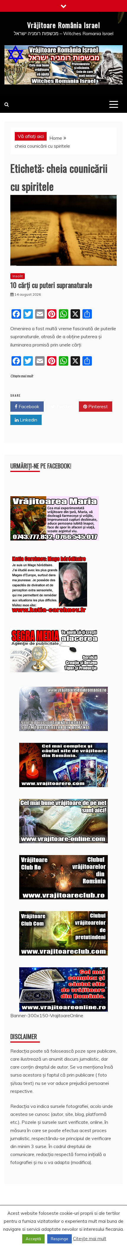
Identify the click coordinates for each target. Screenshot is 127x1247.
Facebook (28, 406)
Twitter (63, 406)
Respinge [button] (59, 1238)
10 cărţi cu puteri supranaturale (51, 284)
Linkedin (28, 420)
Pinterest (97, 406)
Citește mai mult (21, 376)
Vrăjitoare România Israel (63, 24)
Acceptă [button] (33, 1238)
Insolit (17, 276)
